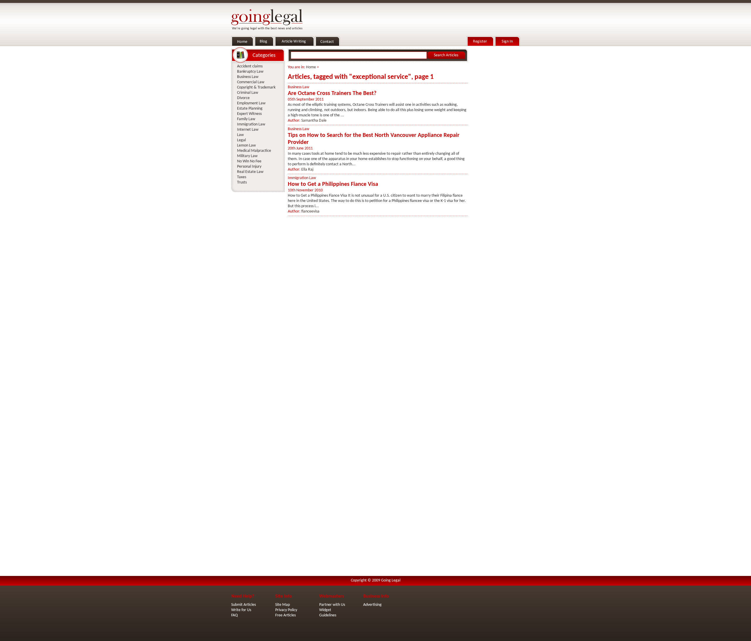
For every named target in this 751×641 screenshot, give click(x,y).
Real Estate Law (250, 172)
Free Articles (285, 615)
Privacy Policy (286, 610)
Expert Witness (249, 114)
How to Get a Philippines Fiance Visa (333, 184)
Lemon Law (246, 145)
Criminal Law (247, 93)
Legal (241, 140)
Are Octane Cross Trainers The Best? (332, 93)
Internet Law (247, 129)
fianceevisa (310, 211)
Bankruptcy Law (250, 71)
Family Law (246, 119)
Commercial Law (250, 82)
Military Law (247, 156)
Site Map (282, 605)
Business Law (298, 87)
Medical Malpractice (254, 151)
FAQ (234, 615)
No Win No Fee (249, 161)
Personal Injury (249, 166)
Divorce (243, 98)
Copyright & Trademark (256, 87)
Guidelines (327, 615)
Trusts (242, 182)
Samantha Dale (314, 120)
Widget (325, 610)
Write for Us (241, 610)
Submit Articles (243, 605)
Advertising (372, 605)
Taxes (241, 177)
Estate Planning (250, 108)
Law (240, 135)
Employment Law (251, 103)
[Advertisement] (495, 135)
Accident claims (250, 66)
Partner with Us (332, 605)
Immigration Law (302, 178)
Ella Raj (307, 169)
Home (311, 67)
